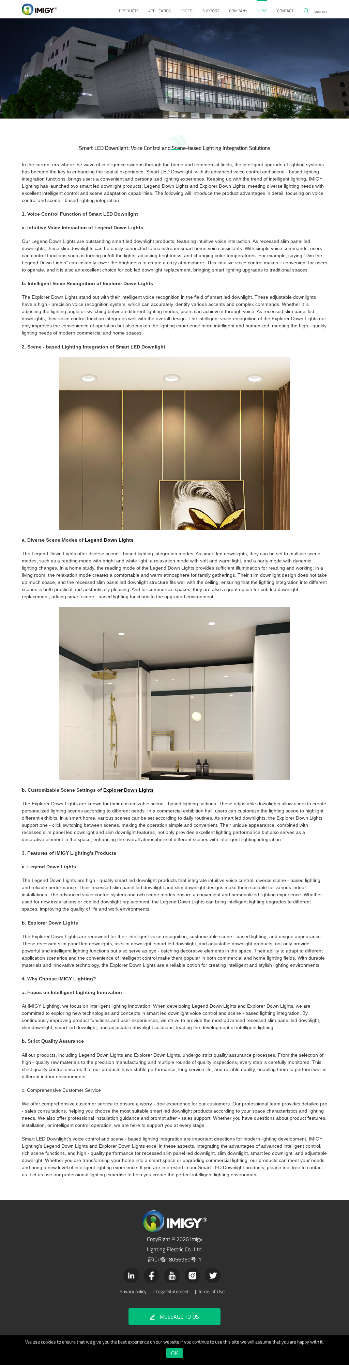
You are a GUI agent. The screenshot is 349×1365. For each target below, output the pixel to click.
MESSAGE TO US (179, 1317)
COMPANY (238, 11)
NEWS (262, 11)
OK (174, 1353)
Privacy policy (133, 1291)
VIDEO (187, 11)
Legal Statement (172, 1291)
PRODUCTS (128, 11)
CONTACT (285, 11)
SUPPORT (210, 11)
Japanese (320, 11)
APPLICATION (159, 11)
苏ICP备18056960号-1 (174, 1259)
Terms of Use (211, 1291)
